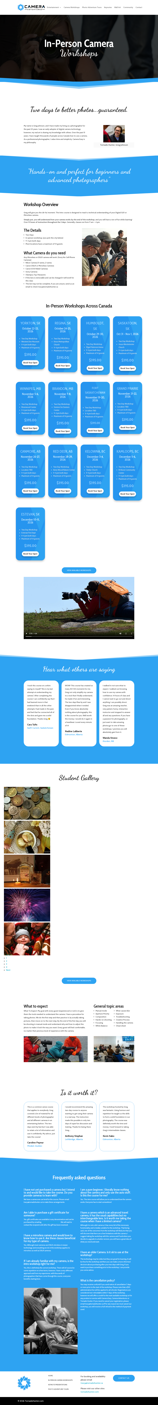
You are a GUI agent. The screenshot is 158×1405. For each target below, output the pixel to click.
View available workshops (79, 570)
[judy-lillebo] (27, 853)
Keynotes (108, 7)
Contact (139, 7)
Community (128, 7)
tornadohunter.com (90, 1392)
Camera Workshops (72, 7)
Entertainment (53, 7)
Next (8, 970)
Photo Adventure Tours (92, 7)
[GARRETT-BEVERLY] (27, 921)
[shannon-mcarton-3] (27, 954)
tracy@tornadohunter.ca (51, 1222)
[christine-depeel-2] (27, 819)
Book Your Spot (30, 362)
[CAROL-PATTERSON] (27, 887)
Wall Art (117, 7)
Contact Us (123, 1378)
